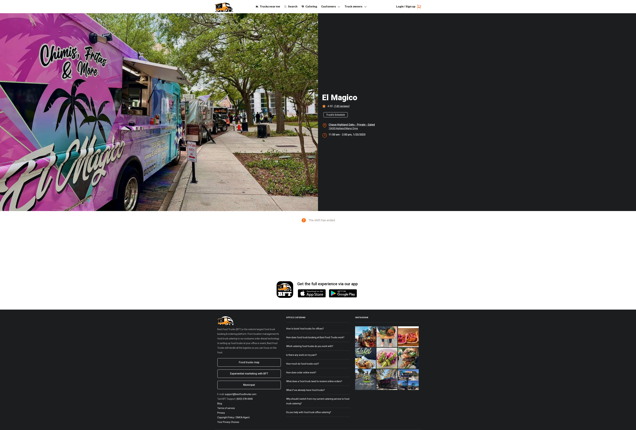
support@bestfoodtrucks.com (240, 394)
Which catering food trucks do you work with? (309, 346)
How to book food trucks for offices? (305, 328)
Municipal (249, 384)
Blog (219, 403)
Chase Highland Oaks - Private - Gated (352, 124)
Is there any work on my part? (301, 355)
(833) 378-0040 (245, 399)
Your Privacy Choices (228, 422)
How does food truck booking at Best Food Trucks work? (315, 337)
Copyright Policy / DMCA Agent (233, 417)
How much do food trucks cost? (302, 363)
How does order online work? (301, 372)
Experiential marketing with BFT (249, 373)
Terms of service (226, 408)
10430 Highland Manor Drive (343, 128)
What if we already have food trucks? (305, 390)
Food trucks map (249, 362)
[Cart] (418, 6)
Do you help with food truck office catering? (308, 412)
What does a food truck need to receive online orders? (314, 381)
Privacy (221, 412)
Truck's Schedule (335, 114)
